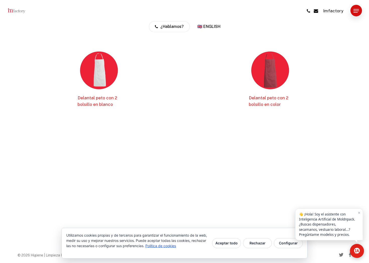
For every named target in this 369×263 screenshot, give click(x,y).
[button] (356, 11)
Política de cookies (160, 246)
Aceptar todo (226, 243)
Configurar (288, 243)
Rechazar (258, 243)
